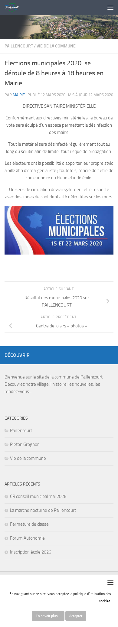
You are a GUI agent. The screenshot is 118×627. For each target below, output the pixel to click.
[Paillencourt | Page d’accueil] (14, 7)
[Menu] (110, 7)
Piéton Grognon (25, 444)
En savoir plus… (48, 616)
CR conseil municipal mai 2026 (38, 496)
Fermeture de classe (29, 524)
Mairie (19, 95)
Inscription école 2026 (30, 552)
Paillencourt (19, 46)
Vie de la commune (56, 46)
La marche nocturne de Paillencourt (43, 510)
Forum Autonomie (27, 538)
